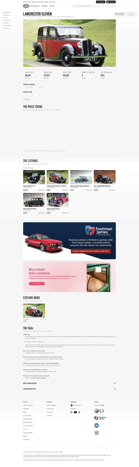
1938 (39, 95)
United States (40, 87)
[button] (44, 6)
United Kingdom (29, 87)
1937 (32, 95)
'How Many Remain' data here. (39, 378)
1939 (45, 95)
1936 (26, 95)
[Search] (74, 6)
